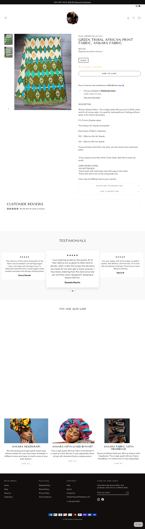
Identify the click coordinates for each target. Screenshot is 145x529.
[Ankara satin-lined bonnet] (72, 430)
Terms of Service (45, 497)
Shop (6, 489)
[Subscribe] (127, 492)
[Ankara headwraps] (26, 430)
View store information (92, 98)
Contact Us (71, 493)
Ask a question (109, 191)
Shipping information (109, 186)
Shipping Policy (44, 485)
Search (69, 489)
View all (26, 463)
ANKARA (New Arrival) (93, 36)
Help (68, 485)
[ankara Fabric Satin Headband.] (119, 430)
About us (7, 493)
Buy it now (109, 80)
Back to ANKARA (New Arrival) (74, 391)
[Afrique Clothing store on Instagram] (98, 499)
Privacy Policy (44, 493)
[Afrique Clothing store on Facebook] (102, 499)
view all (72, 461)
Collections (8, 497)
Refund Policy (44, 489)
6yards (83, 60)
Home (80, 36)
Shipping (81, 51)
